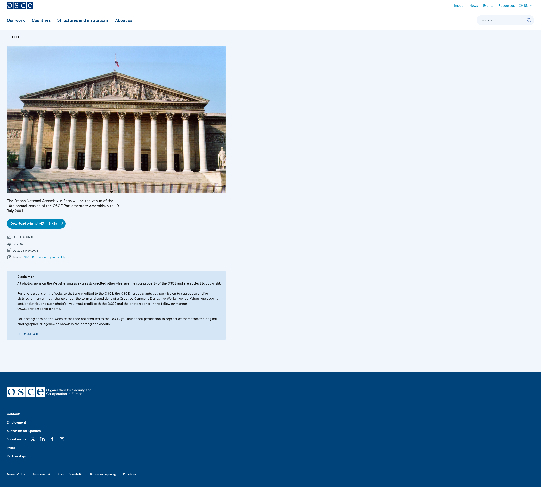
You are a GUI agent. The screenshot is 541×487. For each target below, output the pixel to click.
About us (123, 20)
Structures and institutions (82, 20)
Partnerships (17, 456)
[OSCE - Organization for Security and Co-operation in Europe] (20, 5)
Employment (16, 422)
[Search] (529, 20)
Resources (507, 5)
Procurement (41, 474)
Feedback (129, 474)
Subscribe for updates (24, 431)
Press (11, 447)
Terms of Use (16, 474)
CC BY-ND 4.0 (27, 334)
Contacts (14, 414)
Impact (459, 5)
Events (488, 5)
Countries (41, 20)
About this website (70, 474)
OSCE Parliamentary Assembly (44, 257)
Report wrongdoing (103, 474)
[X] (33, 439)
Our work (16, 20)
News (474, 5)
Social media (16, 439)
